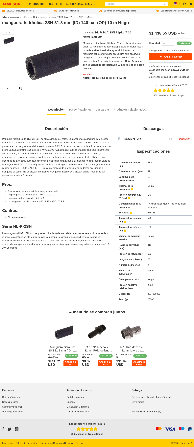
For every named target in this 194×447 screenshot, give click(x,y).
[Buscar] (165, 4)
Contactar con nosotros (78, 411)
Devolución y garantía (78, 407)
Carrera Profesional (12, 407)
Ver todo (87, 74)
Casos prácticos (10, 402)
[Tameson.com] (11, 4)
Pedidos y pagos (75, 397)
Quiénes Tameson (11, 397)
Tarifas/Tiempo (163, 397)
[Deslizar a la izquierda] (8, 89)
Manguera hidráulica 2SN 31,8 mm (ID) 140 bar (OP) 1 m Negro (62, 350)
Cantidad (154, 43)
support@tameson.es (13, 411)
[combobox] (136, 4)
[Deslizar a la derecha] (8, 32)
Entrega (71, 402)
